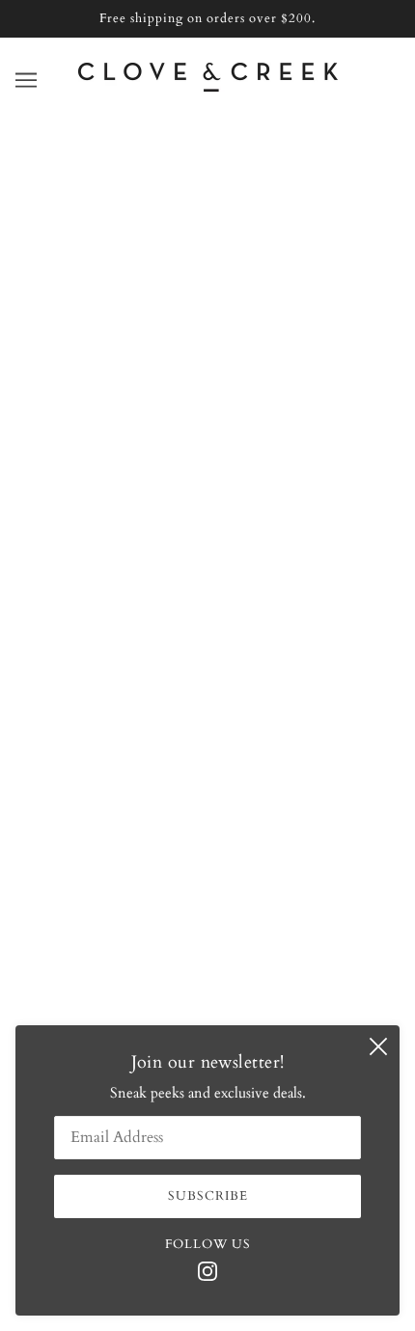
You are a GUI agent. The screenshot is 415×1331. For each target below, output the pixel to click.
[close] (378, 1046)
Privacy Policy (208, 748)
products (214, 353)
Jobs (207, 689)
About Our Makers (208, 572)
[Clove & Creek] (208, 86)
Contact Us (207, 543)
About (207, 513)
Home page (199, 330)
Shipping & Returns (208, 630)
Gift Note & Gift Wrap (207, 660)
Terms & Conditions (208, 719)
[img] (207, 1269)
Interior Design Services (207, 601)
